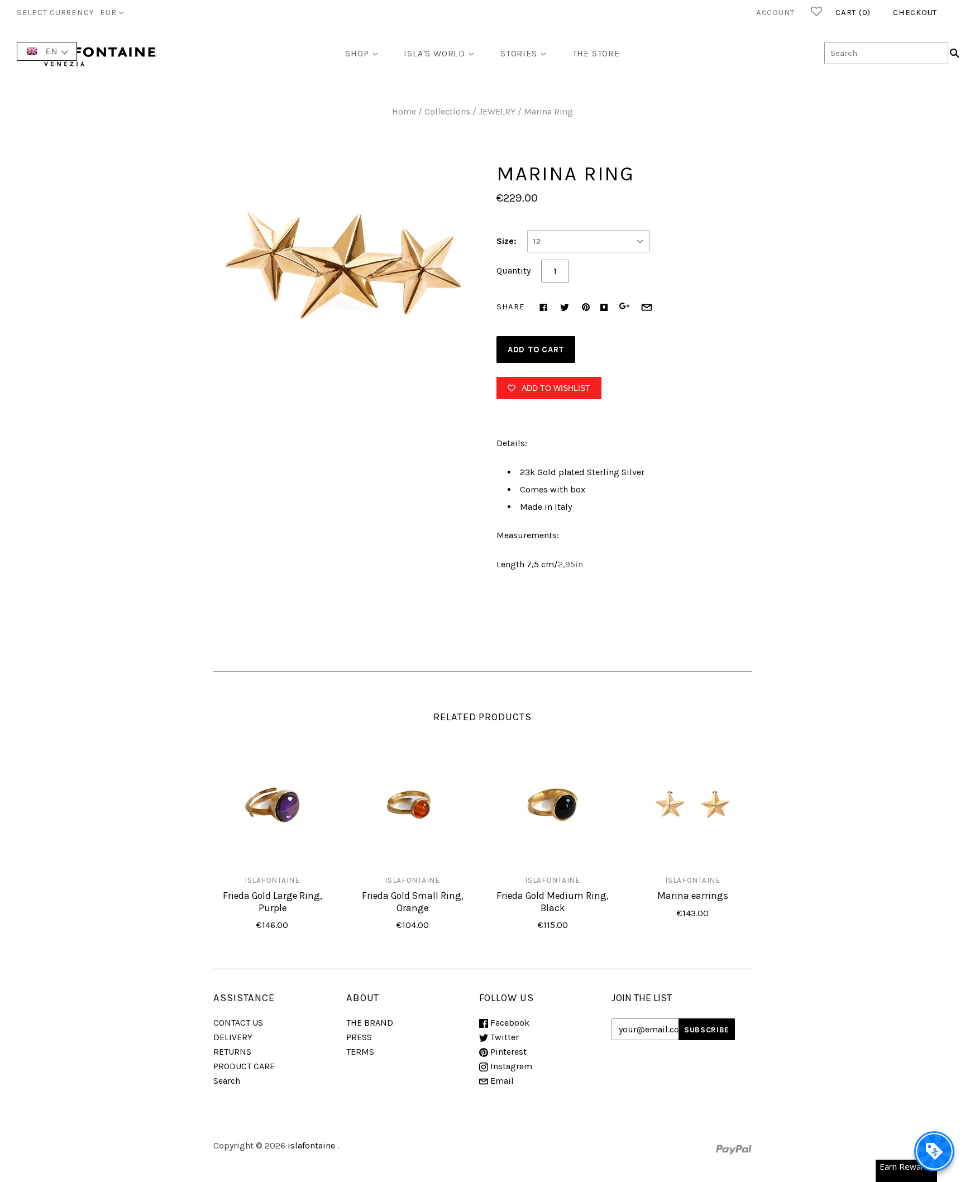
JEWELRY (497, 111)
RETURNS (232, 1051)
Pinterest (507, 1051)
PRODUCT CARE (244, 1066)
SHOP (357, 53)
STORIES (518, 53)
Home (404, 111)
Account (775, 12)
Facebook (508, 1022)
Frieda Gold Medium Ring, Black (552, 901)
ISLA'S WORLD (434, 53)
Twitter (503, 1037)
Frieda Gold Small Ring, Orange (413, 901)
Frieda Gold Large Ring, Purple (272, 901)
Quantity (513, 270)
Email (501, 1080)
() (853, 12)
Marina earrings (692, 895)
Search (226, 1080)
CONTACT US (238, 1022)
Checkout (915, 12)
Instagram (510, 1066)
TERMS (360, 1051)
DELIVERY (232, 1037)
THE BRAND (369, 1022)
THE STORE (596, 53)
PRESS (359, 1037)
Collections (447, 111)
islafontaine (272, 879)
